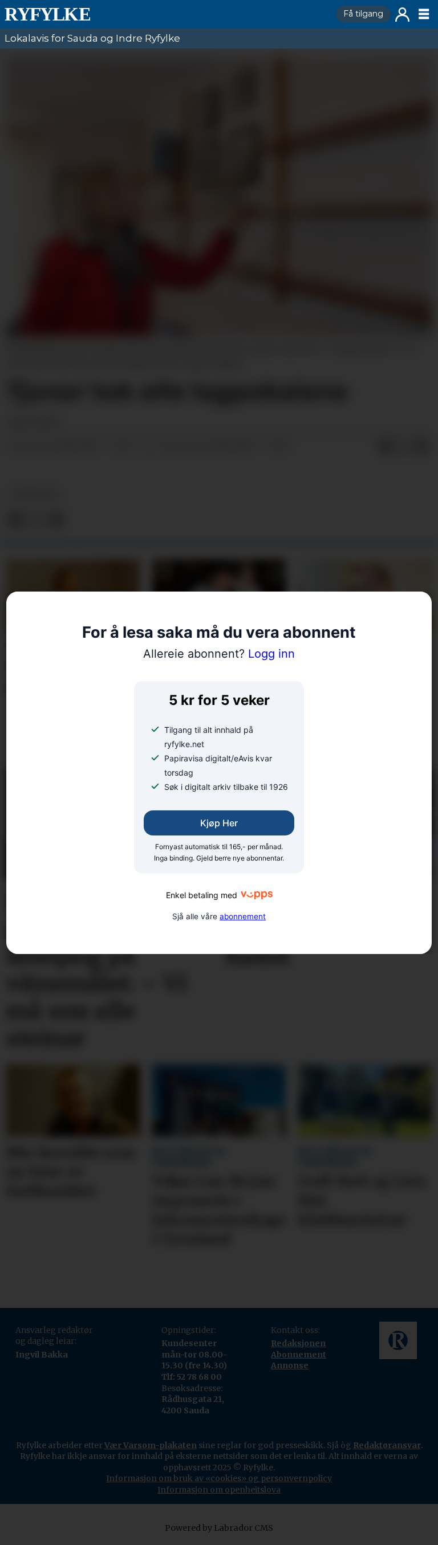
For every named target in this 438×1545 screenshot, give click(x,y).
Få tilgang (363, 14)
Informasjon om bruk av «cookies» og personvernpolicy (219, 1478)
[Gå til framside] (166, 14)
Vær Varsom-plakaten (150, 1445)
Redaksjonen (298, 1343)
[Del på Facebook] (385, 446)
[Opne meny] (423, 14)
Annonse (290, 1365)
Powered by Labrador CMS (219, 1528)
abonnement (243, 916)
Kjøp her (219, 823)
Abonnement (298, 1355)
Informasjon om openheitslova (219, 1490)
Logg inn (402, 14)
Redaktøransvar (387, 1445)
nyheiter (35, 494)
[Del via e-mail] (422, 446)
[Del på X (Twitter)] (403, 446)
